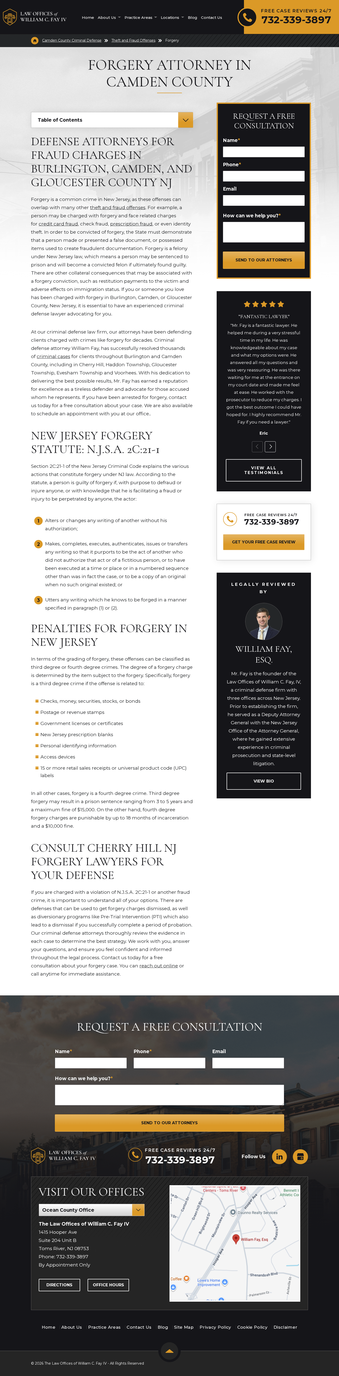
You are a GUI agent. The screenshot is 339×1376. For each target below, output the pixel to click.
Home (88, 17)
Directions (59, 1285)
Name (231, 140)
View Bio (264, 781)
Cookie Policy (252, 1327)
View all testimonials (264, 470)
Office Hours (108, 1285)
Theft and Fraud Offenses (133, 40)
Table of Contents (60, 120)
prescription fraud (131, 224)
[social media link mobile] (279, 1156)
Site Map (184, 1327)
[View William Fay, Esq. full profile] (263, 605)
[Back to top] (169, 1351)
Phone (232, 165)
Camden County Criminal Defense (72, 40)
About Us (107, 17)
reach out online (158, 966)
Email (230, 189)
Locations (170, 17)
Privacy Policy (215, 1327)
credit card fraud (58, 224)
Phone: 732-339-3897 (63, 1257)
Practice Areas (139, 17)
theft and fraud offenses (117, 207)
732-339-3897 (271, 522)
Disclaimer (285, 1327)
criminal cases (53, 356)
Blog (192, 17)
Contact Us (211, 17)
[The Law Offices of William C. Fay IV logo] (35, 17)
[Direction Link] (235, 1243)
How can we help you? (252, 216)
